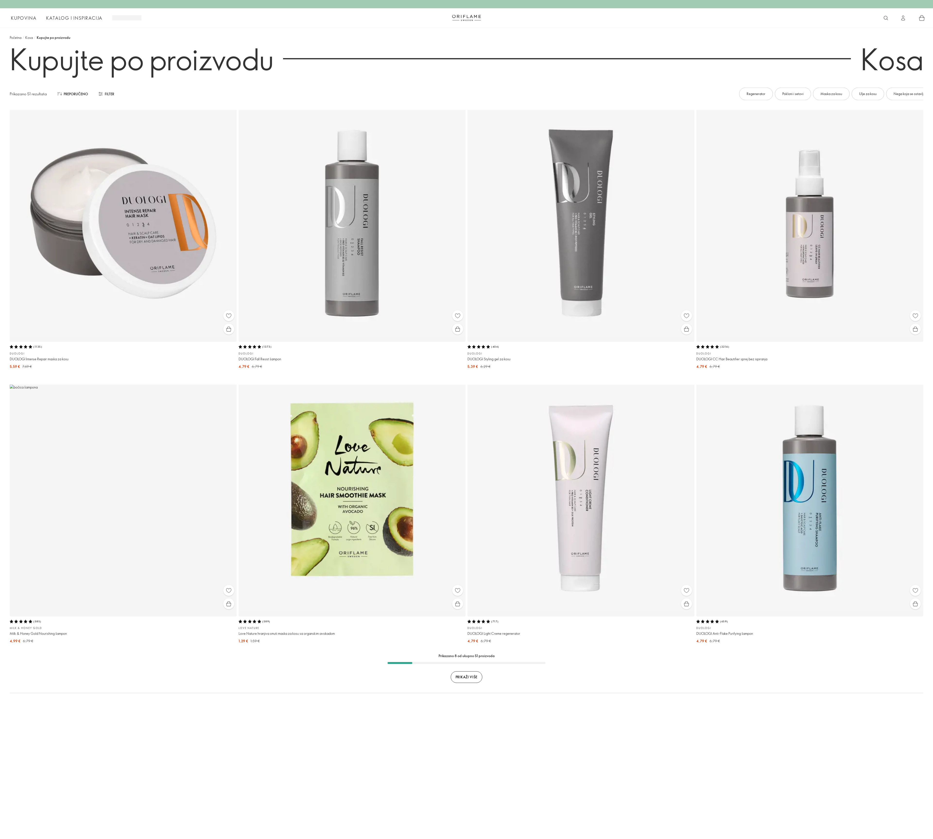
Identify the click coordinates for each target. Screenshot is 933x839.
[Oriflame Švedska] (466, 17)
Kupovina (23, 18)
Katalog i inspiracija (74, 18)
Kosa (29, 37)
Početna (15, 37)
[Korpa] (922, 18)
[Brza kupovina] (228, 329)
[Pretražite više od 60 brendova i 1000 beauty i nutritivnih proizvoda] (886, 18)
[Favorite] (228, 315)
